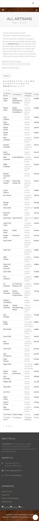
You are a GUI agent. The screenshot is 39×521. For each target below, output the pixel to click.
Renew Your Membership (10, 498)
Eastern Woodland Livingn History (17, 293)
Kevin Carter (7, 240)
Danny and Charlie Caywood (7, 266)
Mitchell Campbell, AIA (6, 176)
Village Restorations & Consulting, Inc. (17, 110)
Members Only (13, 44)
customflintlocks (17, 157)
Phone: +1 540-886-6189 (13, 475)
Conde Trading (17, 414)
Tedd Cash (6, 250)
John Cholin (7, 349)
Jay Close (6, 392)
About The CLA (7, 491)
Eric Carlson (7, 195)
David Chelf (7, 336)
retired (14, 230)
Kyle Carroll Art (17, 218)
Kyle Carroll (7, 208)
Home (14, 23)
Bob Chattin (7, 329)
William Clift (7, 382)
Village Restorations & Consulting (17, 101)
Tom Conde (7, 414)
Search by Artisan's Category (11, 61)
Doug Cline (7, 387)
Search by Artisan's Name (10, 68)
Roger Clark (7, 364)
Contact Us (5, 495)
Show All (6, 86)
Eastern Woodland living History (17, 308)
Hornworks (16, 235)
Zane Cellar (7, 271)
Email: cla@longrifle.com (13, 470)
